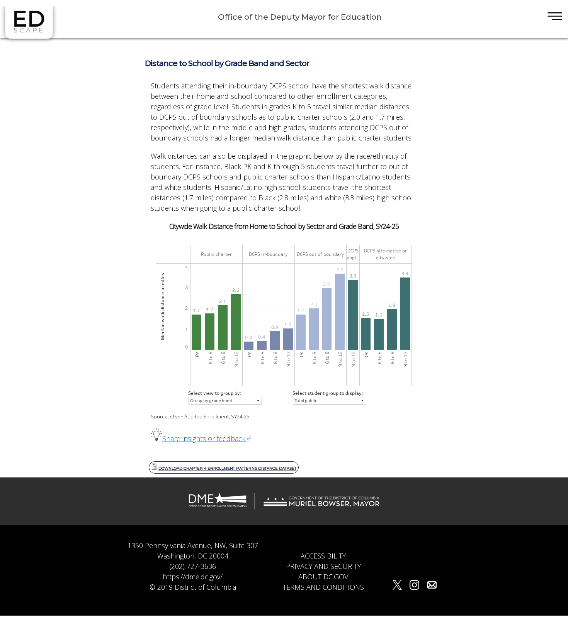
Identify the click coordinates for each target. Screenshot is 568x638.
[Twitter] (397, 586)
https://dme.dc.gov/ (193, 576)
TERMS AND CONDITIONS (323, 587)
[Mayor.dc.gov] (321, 505)
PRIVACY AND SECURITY (323, 566)
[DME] (218, 505)
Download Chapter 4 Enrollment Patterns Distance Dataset (227, 468)
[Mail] (431, 586)
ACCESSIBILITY (323, 555)
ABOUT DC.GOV (323, 576)
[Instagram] (414, 586)
